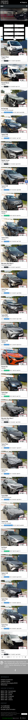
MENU (2, 6)
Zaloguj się (24, 2)
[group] (14, 15)
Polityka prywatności (7, 680)
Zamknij (24, 714)
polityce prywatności (9, 715)
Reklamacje (4, 685)
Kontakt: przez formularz (8, 709)
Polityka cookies (5, 681)
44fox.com (24, 718)
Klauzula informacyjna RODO (9, 683)
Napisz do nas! (10, 718)
